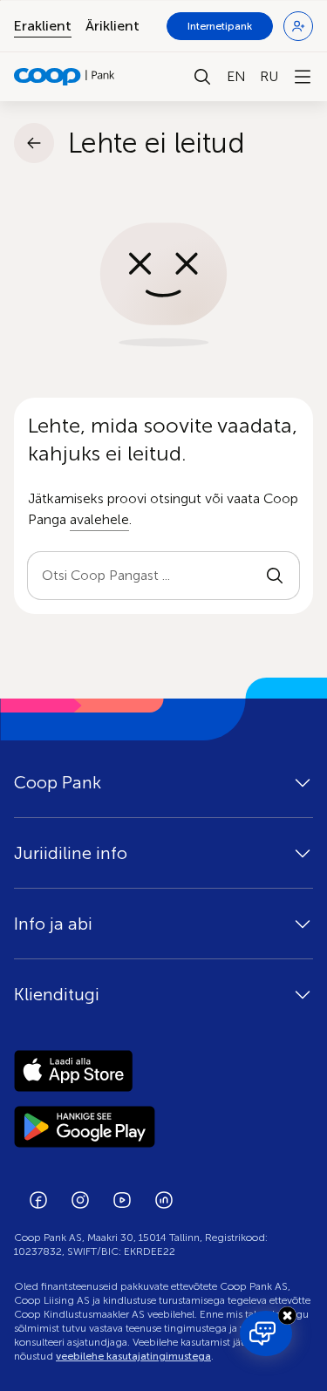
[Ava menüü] (302, 76)
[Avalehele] (64, 76)
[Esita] (274, 575)
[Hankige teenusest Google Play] (163, 1127)
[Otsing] (202, 76)
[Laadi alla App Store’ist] (163, 1071)
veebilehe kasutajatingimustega (133, 1356)
